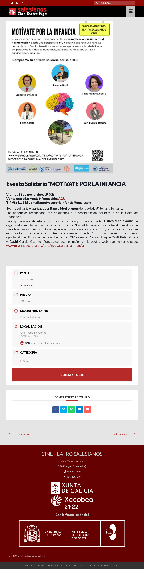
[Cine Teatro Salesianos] (55, 11)
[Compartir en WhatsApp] (71, 409)
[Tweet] (63, 409)
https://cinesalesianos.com (45, 343)
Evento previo (22, 433)
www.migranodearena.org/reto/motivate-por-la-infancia (45, 245)
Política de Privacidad (50, 565)
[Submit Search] (97, 3)
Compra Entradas (30, 317)
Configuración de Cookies (104, 565)
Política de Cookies (76, 565)
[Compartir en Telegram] (79, 409)
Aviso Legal (40, 556)
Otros (26, 361)
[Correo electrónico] (87, 409)
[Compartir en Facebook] (55, 409)
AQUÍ (62, 199)
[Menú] (130, 11)
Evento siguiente (120, 433)
